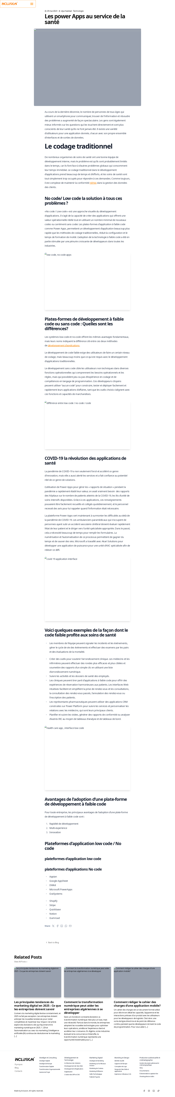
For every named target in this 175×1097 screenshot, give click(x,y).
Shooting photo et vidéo (147, 1076)
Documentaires (144, 1071)
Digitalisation (68, 1072)
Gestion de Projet (44, 1072)
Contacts (18, 1071)
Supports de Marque (121, 1064)
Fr (167, 3)
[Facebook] (144, 1090)
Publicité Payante (94, 1077)
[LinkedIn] (153, 1090)
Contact (158, 3)
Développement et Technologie (71, 1059)
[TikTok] (158, 1090)
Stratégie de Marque (45, 1064)
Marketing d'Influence (96, 1071)
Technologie (78, 11)
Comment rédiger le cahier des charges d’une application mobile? (137, 1003)
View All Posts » (20, 961)
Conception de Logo (121, 1066)
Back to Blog (53, 942)
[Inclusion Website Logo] (9, 3)
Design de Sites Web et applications (122, 1070)
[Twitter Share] (53, 925)
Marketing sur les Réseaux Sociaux (97, 1065)
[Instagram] (149, 1090)
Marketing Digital (95, 1058)
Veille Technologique (95, 1074)
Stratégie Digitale (44, 1061)
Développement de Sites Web (73, 1066)
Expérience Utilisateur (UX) (123, 1074)
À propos (130, 3)
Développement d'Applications (73, 1069)
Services (141, 3)
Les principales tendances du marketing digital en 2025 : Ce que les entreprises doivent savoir (37, 1005)
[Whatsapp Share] (66, 925)
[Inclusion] (24, 1059)
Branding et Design (122, 1058)
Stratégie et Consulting (48, 1058)
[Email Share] (70, 925)
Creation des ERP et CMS (72, 1075)
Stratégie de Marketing (96, 1061)
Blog (149, 3)
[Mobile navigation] (32, 3)
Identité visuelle (119, 1061)
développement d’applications (64, 345)
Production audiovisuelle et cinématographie (150, 1059)
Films (141, 1068)
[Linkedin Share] (61, 925)
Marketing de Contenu (96, 1068)
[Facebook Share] (57, 925)
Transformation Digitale (46, 1066)
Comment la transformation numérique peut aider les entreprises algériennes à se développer (83, 1007)
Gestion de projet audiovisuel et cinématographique (149, 1064)
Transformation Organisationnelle (49, 1069)
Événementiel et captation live (149, 1074)
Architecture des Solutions (72, 1063)
